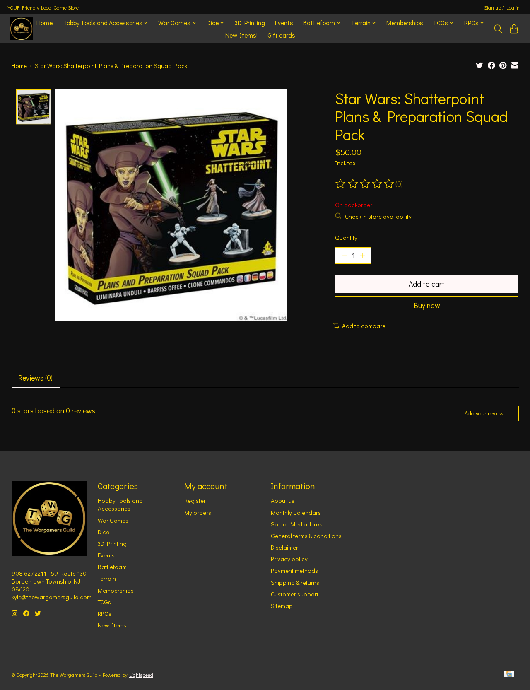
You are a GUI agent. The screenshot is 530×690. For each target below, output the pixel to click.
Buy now (427, 305)
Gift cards (281, 35)
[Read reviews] (365, 184)
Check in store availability (378, 216)
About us (282, 500)
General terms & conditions (306, 536)
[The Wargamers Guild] (21, 28)
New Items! (241, 35)
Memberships (404, 23)
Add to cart (427, 284)
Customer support (294, 594)
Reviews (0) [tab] (35, 378)
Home (44, 23)
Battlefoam (112, 567)
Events (284, 23)
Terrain (107, 578)
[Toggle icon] (498, 29)
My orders (197, 512)
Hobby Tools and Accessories (120, 504)
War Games (113, 520)
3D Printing (249, 23)
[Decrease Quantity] (344, 255)
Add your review (484, 413)
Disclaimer (284, 547)
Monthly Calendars (296, 512)
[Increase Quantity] (362, 255)
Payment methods (294, 570)
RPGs (104, 614)
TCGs (104, 602)
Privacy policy (289, 559)
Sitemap (282, 606)
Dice (103, 532)
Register (195, 500)
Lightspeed (141, 674)
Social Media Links (297, 524)
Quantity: (347, 237)
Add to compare (363, 326)
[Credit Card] (509, 674)
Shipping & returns (295, 582)
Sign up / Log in (502, 7)
